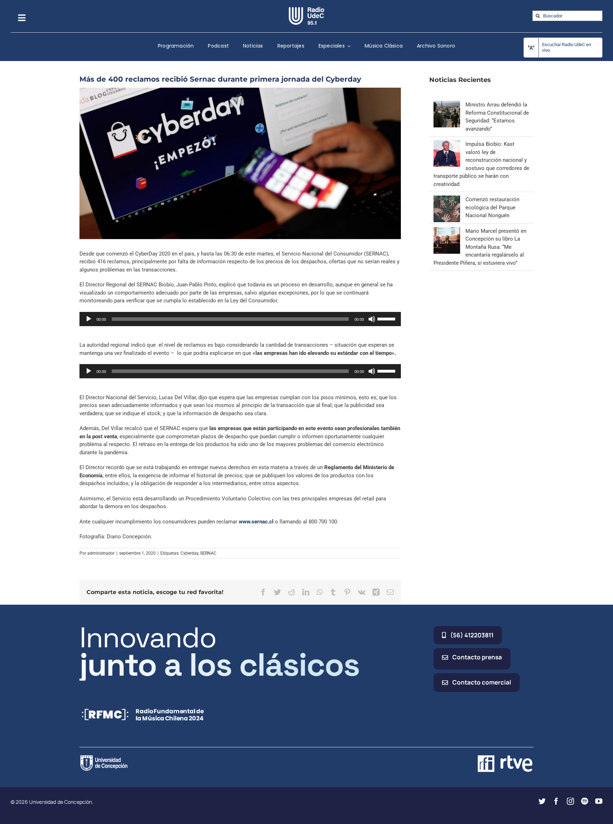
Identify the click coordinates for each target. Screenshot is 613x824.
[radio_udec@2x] (306, 9)
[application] (240, 319)
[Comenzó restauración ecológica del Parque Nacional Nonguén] (446, 199)
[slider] (387, 318)
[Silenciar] (371, 319)
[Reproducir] (88, 319)
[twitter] (542, 801)
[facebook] (556, 801)
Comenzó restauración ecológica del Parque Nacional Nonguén (492, 207)
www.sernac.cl (255, 521)
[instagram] (570, 801)
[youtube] (598, 801)
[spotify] (584, 801)
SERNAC (208, 553)
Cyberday (189, 553)
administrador (101, 553)
